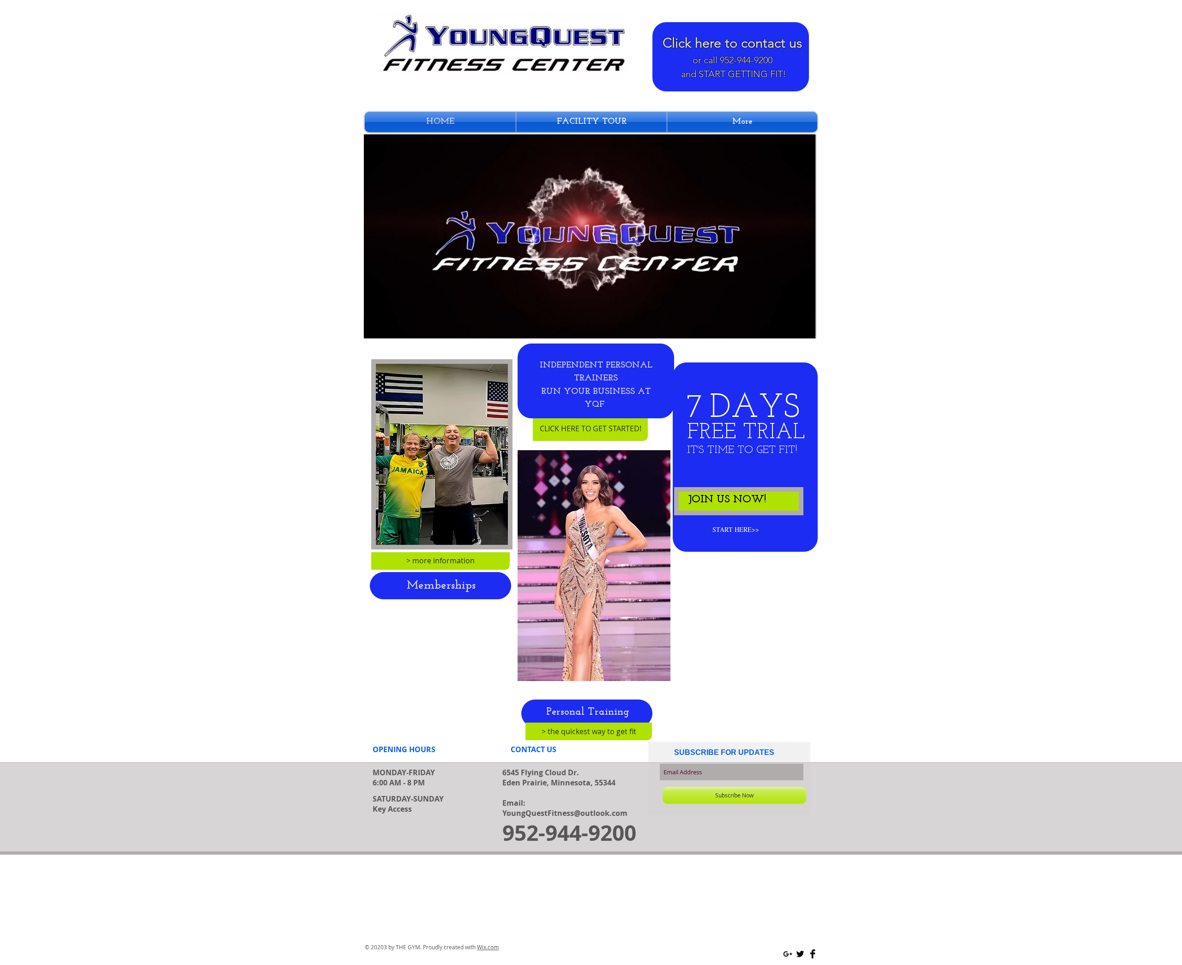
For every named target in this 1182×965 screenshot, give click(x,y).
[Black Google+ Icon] (787, 954)
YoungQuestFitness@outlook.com (564, 813)
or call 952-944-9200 (732, 60)
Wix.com (488, 947)
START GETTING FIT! (742, 73)
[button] (803, 328)
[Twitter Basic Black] (800, 954)
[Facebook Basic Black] (812, 954)
